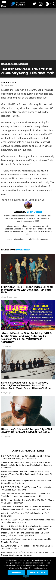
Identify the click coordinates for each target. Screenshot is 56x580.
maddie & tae (37, 200)
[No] (26, 576)
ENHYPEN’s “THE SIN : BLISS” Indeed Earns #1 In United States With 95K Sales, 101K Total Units (27, 289)
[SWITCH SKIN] (47, 4)
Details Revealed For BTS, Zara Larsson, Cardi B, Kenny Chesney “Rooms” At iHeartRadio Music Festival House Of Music (26, 385)
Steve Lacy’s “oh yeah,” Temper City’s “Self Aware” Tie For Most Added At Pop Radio (27, 430)
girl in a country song (15, 200)
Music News (23, 249)
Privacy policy (37, 572)
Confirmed (16, 572)
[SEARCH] (53, 4)
